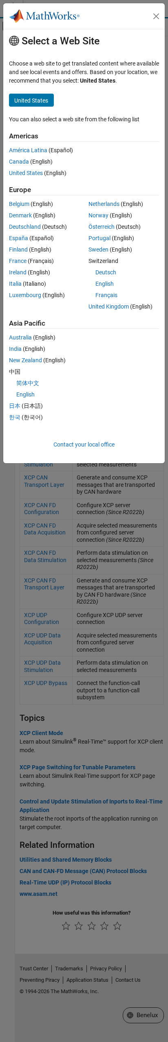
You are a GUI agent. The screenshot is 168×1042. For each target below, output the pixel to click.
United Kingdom (108, 306)
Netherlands (103, 204)
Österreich (101, 226)
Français (106, 295)
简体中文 (27, 383)
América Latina (28, 150)
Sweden (98, 249)
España (18, 238)
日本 (14, 406)
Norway (98, 215)
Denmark (20, 215)
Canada (19, 161)
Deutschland (25, 226)
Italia (15, 283)
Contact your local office (84, 444)
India (15, 349)
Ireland (18, 272)
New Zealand (25, 360)
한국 (14, 417)
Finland (18, 249)
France (18, 261)
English (104, 283)
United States (26, 173)
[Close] (156, 16)
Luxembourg (25, 295)
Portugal (99, 238)
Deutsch (105, 272)
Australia (20, 337)
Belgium (19, 204)
